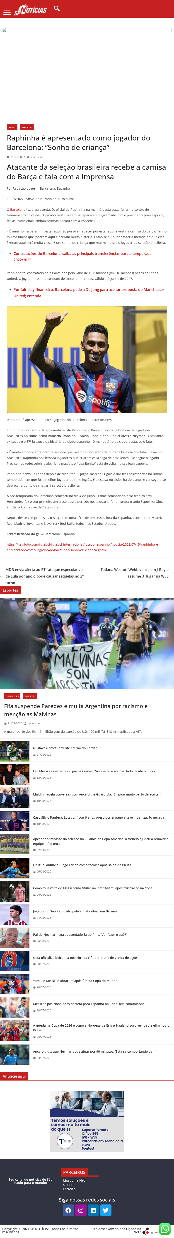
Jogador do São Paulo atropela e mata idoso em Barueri (75, 911)
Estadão (69, 1189)
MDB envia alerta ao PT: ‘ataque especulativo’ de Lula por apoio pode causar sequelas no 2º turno (44, 576)
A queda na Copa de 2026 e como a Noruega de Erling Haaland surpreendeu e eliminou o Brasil (101, 1027)
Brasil (12, 127)
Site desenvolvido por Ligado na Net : (116, 1230)
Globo (67, 1184)
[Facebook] (68, 1210)
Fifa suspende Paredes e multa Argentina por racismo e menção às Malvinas (76, 710)
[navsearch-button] (55, 8)
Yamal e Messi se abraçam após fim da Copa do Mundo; (75, 981)
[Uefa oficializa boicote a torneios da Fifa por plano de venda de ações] (14, 961)
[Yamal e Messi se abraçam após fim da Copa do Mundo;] (14, 984)
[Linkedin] (93, 1210)
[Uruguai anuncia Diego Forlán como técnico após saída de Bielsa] (14, 868)
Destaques (12, 696)
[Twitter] (105, 1210)
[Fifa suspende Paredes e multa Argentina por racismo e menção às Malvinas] (87, 643)
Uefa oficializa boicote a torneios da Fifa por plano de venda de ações (85, 957)
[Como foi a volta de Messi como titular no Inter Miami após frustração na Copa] (14, 891)
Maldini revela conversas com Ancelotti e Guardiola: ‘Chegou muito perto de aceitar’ (97, 794)
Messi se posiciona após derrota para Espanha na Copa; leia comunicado (88, 1004)
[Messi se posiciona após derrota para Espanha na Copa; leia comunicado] (14, 1007)
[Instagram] (81, 1210)
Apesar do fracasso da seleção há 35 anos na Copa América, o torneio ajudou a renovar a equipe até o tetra (100, 841)
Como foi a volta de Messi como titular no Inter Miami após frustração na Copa (92, 888)
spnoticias (36, 157)
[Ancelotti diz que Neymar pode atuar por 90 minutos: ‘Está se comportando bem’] (14, 1055)
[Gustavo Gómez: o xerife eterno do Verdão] (14, 751)
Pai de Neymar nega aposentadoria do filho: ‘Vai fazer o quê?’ (80, 934)
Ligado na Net (74, 1180)
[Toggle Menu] (7, 12)
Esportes (27, 127)
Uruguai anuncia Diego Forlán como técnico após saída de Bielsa (82, 865)
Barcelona (17, 209)
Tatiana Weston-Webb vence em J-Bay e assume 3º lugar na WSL (135, 573)
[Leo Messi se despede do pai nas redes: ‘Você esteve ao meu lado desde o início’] (14, 774)
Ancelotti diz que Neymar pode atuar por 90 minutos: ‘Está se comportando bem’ (94, 1051)
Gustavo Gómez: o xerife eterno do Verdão (65, 748)
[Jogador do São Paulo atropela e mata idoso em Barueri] (14, 914)
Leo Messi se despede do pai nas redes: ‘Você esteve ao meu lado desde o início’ (94, 771)
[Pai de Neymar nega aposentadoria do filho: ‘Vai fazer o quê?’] (14, 938)
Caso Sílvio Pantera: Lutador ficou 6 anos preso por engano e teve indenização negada (98, 817)
